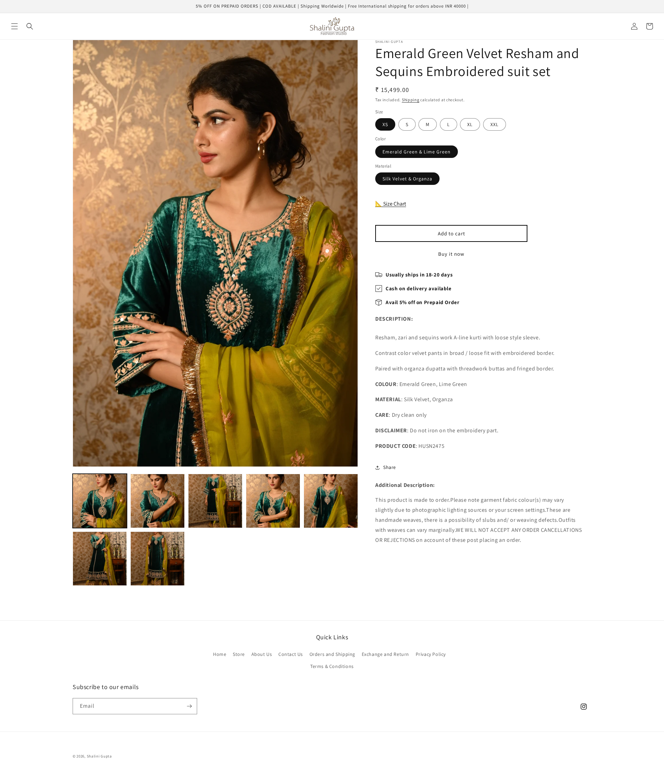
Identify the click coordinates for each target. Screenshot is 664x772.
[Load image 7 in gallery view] (157, 558)
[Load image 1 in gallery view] (100, 501)
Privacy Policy (431, 654)
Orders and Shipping (332, 654)
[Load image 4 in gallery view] (273, 501)
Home (219, 654)
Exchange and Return (385, 654)
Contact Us (290, 654)
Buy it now (451, 254)
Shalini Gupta (99, 756)
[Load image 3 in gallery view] (215, 501)
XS (385, 125)
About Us (261, 654)
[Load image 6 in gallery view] (100, 558)
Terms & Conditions (332, 666)
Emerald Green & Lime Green (416, 152)
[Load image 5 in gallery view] (331, 501)
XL (470, 125)
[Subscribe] (189, 706)
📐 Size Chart (390, 203)
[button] (14, 26)
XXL (494, 125)
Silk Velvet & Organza (407, 179)
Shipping (410, 99)
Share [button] (389, 467)
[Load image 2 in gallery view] (157, 501)
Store (239, 654)
